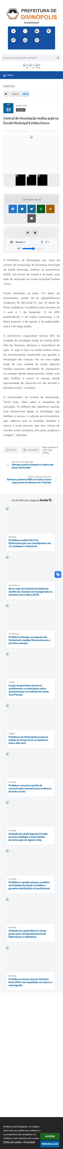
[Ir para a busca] (18, 47)
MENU (10, 75)
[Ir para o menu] (11, 47)
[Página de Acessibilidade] (37, 40)
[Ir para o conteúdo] (46, 40)
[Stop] (35, 232)
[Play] (28, 232)
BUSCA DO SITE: (11, 52)
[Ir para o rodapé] (26, 47)
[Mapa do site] (25, 40)
